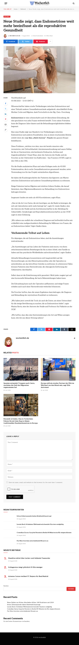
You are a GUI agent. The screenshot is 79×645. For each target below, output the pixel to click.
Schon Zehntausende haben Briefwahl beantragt (34, 516)
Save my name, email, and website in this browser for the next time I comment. (36, 482)
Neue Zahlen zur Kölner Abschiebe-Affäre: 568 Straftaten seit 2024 (30, 602)
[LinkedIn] (5, 114)
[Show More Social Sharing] (50, 42)
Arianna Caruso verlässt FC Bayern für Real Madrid (28, 576)
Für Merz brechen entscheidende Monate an (32, 541)
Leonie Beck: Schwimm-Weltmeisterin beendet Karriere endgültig (40, 524)
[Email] (5, 124)
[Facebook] (5, 103)
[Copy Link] (5, 130)
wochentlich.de (15, 35)
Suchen (6, 586)
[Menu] (6, 3)
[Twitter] (5, 109)
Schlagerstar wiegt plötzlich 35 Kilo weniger (25, 567)
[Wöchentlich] (39, 3)
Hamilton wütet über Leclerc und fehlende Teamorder (29, 558)
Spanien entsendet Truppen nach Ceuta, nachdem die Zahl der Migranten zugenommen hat (19, 385)
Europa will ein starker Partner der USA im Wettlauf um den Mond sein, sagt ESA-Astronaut (57, 385)
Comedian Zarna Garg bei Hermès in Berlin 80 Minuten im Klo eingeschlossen (44, 532)
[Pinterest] (5, 119)
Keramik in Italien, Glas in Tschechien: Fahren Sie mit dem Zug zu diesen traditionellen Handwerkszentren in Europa (20, 421)
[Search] (73, 3)
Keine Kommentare (38, 35)
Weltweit (7, 16)
